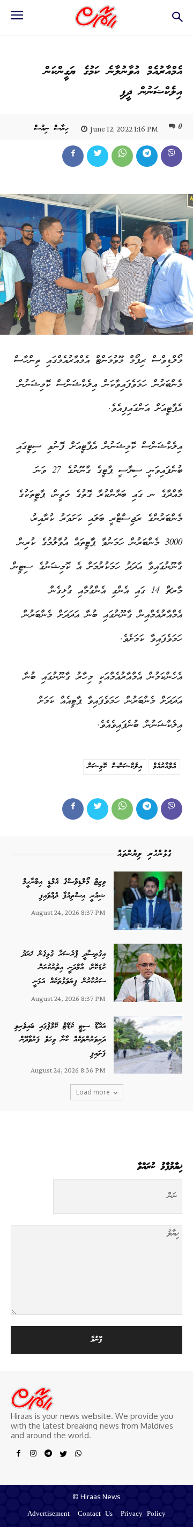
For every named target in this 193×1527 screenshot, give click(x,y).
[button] (177, 20)
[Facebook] (73, 156)
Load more (93, 1092)
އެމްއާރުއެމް (164, 766)
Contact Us (95, 1514)
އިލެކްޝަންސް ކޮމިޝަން (114, 766)
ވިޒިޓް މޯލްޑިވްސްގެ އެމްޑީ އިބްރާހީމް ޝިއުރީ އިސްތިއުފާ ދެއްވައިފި (64, 889)
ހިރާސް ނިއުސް (51, 128)
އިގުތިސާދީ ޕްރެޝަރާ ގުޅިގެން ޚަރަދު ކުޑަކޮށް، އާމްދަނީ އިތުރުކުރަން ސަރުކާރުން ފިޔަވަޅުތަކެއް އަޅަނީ (64, 968)
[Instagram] (33, 1455)
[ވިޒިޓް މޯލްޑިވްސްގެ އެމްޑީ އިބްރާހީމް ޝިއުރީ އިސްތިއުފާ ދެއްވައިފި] (148, 901)
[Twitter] (97, 156)
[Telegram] (147, 156)
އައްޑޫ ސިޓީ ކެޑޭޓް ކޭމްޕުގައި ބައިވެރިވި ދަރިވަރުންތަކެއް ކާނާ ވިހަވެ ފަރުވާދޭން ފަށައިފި (60, 1040)
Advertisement (48, 1514)
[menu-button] (16, 18)
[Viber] (171, 156)
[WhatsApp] (122, 156)
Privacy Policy (143, 1514)
